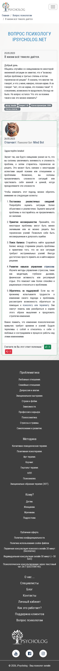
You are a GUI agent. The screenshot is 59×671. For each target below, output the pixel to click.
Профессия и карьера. (29, 412)
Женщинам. (29, 507)
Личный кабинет (29, 601)
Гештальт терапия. (29, 468)
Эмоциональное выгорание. (29, 396)
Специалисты (29, 583)
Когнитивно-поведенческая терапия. (29, 446)
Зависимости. (29, 406)
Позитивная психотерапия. (29, 451)
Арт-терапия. (29, 457)
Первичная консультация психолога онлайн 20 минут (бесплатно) (29, 549)
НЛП (29, 473)
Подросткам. (29, 518)
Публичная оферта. (29, 532)
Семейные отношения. (29, 385)
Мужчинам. (29, 512)
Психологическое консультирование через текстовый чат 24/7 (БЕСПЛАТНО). (29, 565)
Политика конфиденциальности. (29, 538)
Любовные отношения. (29, 379)
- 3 (48, 347)
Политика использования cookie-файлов (29, 543)
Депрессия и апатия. (29, 390)
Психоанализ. (29, 478)
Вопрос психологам (29, 620)
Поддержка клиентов (29, 614)
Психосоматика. (29, 417)
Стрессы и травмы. (29, 423)
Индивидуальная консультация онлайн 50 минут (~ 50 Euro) (29, 557)
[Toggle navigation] (53, 7)
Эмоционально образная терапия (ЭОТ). (29, 484)
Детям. (29, 501)
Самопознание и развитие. (29, 428)
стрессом (49, 266)
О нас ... (30, 577)
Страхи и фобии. (29, 401)
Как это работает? (29, 608)
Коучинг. (29, 462)
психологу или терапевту (36, 305)
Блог (29, 589)
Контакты (29, 595)
